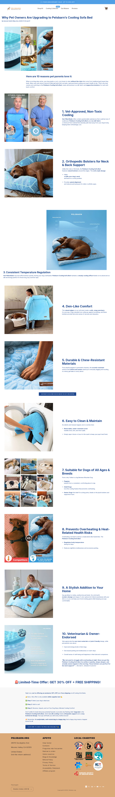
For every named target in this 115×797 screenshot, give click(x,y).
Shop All (40, 8)
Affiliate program (49, 771)
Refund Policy (48, 760)
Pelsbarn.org (72, 790)
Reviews (75, 8)
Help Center (47, 743)
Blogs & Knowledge (50, 757)
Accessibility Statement (51, 768)
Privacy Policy (48, 762)
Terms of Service (49, 765)
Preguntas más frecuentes (52, 748)
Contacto (46, 746)
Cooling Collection (52, 8)
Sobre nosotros (48, 754)
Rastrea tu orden (49, 751)
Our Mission (65, 8)
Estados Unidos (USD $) (21, 789)
